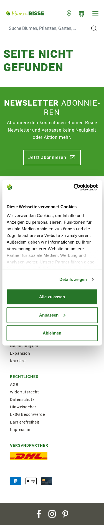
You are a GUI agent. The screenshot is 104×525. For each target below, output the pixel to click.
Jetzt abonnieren (47, 157)
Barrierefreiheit (24, 422)
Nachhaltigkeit (24, 346)
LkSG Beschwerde (27, 414)
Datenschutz (22, 399)
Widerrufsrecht (24, 392)
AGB (14, 384)
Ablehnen (52, 333)
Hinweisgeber (23, 407)
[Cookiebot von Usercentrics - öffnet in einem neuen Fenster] (74, 187)
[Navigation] (95, 13)
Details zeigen (73, 279)
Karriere (18, 361)
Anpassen (49, 314)
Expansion (20, 353)
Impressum (21, 429)
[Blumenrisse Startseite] (25, 13)
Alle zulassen (52, 296)
